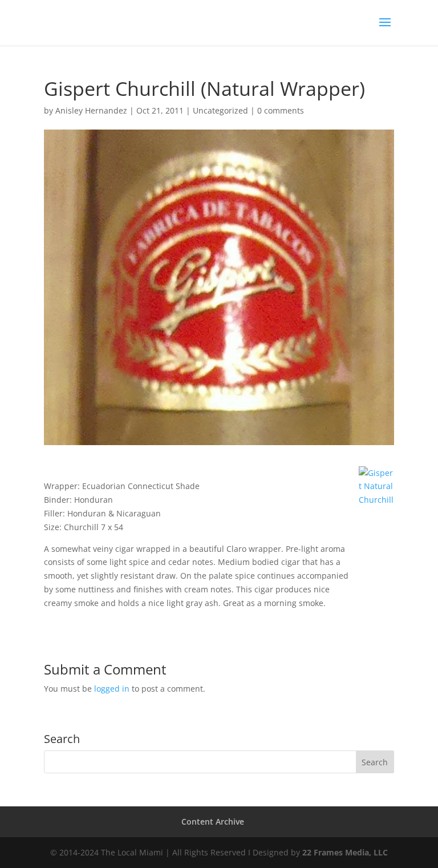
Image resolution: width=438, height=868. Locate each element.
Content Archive (212, 821)
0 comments (280, 110)
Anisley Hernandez (91, 110)
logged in (111, 688)
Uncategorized (220, 110)
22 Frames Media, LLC (345, 852)
